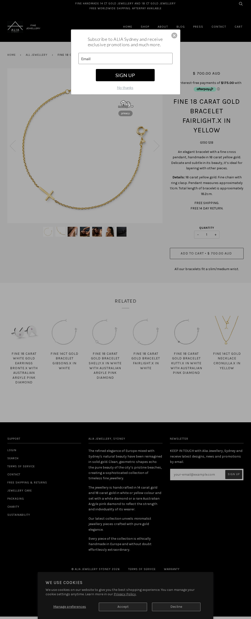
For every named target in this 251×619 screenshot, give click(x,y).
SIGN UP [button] (125, 75)
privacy (125, 113)
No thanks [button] (125, 87)
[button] (174, 35)
